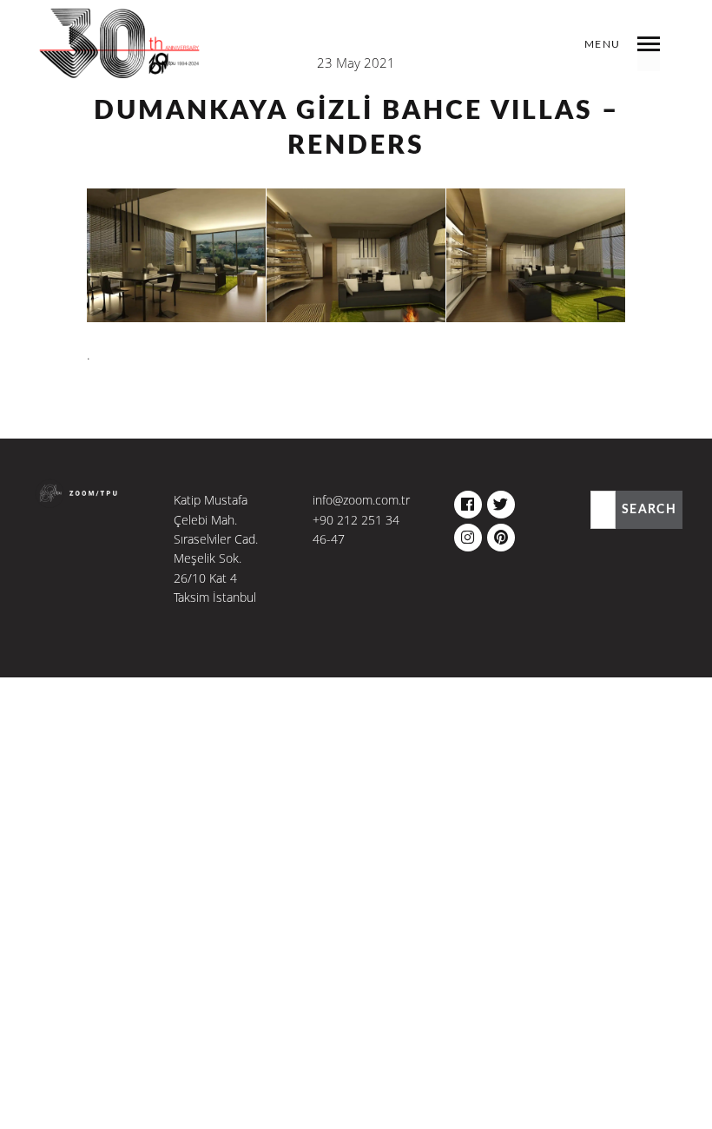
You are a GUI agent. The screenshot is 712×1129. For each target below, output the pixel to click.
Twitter (501, 500)
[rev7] (535, 255)
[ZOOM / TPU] (120, 56)
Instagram (468, 533)
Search (649, 510)
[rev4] (176, 255)
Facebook (468, 500)
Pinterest (501, 533)
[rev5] (356, 255)
